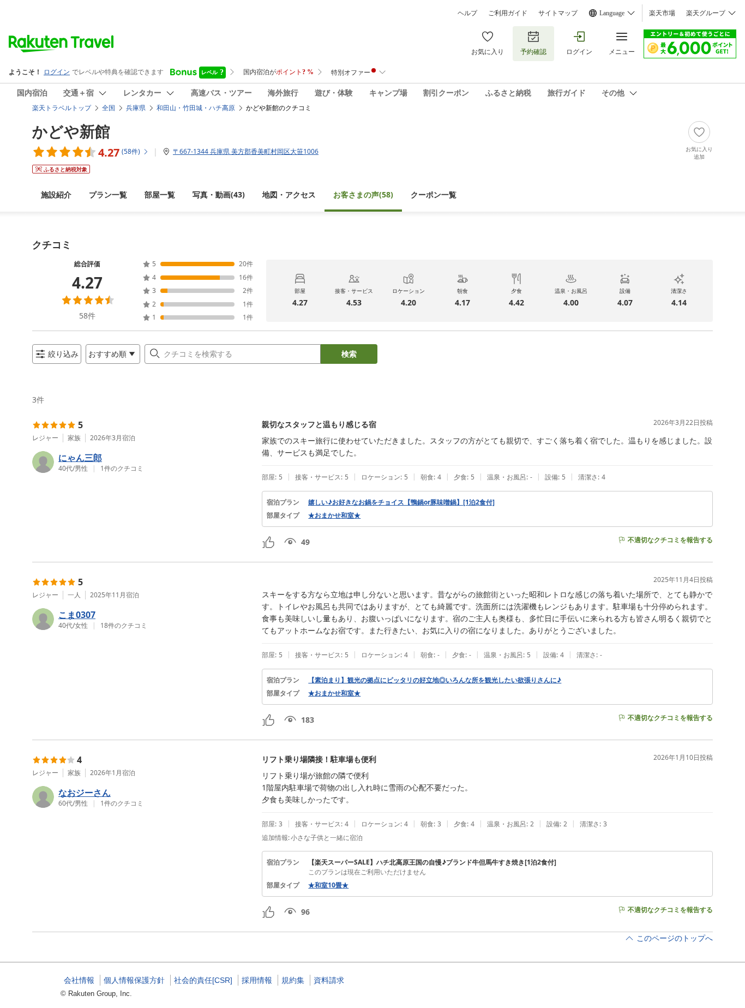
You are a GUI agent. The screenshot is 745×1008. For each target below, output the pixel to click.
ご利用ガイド (507, 13)
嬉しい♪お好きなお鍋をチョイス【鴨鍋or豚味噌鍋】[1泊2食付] (401, 502)
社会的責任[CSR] (203, 980)
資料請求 (329, 980)
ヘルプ (467, 13)
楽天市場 (662, 13)
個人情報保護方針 (134, 980)
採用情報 (257, 980)
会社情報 (79, 980)
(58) (363, 194)
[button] (142, 462)
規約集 (292, 980)
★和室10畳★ (328, 885)
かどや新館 (71, 131)
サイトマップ (558, 13)
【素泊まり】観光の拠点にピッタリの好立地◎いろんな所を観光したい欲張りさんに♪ (434, 680)
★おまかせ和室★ (334, 515)
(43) (219, 194)
